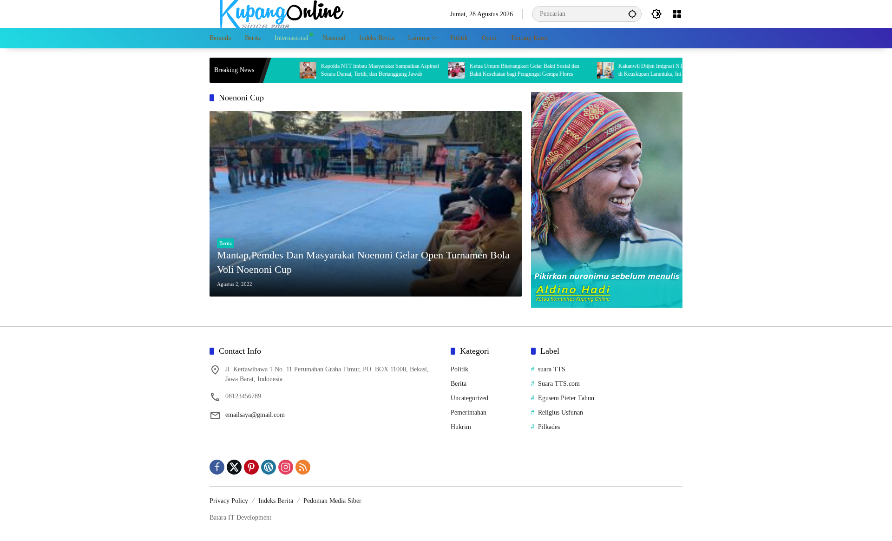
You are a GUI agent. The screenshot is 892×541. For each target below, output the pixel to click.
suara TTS (551, 369)
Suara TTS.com (559, 383)
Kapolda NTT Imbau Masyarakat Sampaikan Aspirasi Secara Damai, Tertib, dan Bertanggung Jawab (355, 70)
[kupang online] (279, 13)
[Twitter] (234, 467)
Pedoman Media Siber (332, 500)
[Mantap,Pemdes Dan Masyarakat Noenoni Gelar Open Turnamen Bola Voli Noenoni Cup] (366, 204)
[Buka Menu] (676, 14)
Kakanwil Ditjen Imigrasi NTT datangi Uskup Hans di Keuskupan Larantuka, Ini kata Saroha (651, 70)
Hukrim (461, 426)
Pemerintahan (468, 412)
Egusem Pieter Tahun (566, 398)
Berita (225, 243)
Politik (459, 369)
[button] (632, 13)
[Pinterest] (251, 467)
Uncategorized (469, 398)
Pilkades (549, 426)
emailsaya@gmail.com (255, 414)
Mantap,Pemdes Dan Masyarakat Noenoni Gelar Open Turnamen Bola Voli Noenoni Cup (363, 262)
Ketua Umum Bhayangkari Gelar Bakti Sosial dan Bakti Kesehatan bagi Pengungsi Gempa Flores (500, 70)
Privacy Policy (229, 500)
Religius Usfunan (560, 412)
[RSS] (302, 467)
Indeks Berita (275, 500)
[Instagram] (285, 467)
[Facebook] (217, 467)
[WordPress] (268, 467)
